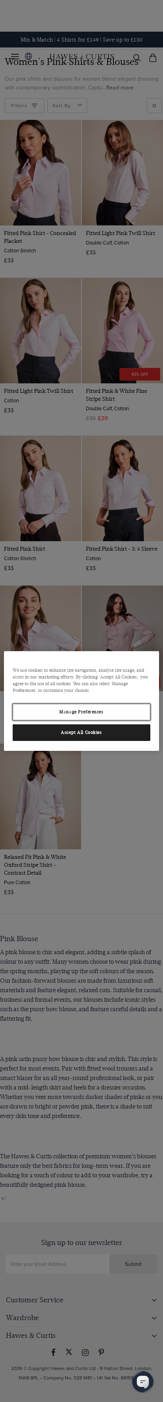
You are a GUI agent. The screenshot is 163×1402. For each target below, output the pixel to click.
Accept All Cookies (81, 732)
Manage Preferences (81, 711)
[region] (81, 701)
